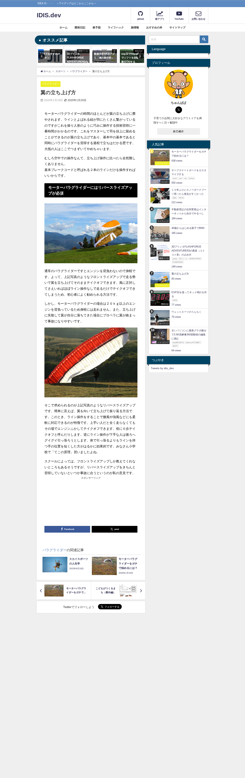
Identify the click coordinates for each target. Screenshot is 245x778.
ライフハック (116, 27)
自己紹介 (178, 131)
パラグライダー (50, 84)
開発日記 (80, 27)
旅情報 (135, 27)
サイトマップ (177, 27)
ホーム (64, 27)
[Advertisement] (67, 501)
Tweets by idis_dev (162, 368)
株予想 (97, 27)
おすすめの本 (154, 27)
